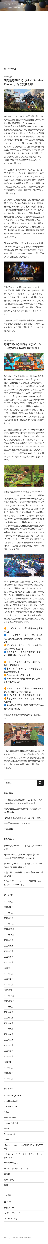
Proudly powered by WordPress (17, 1237)
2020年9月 (8, 1056)
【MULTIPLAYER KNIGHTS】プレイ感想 (22, 818)
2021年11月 (9, 995)
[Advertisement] (24, 36)
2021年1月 (8, 1051)
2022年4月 (8, 968)
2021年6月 (8, 1023)
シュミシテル (14, 4)
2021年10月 (9, 1001)
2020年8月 (8, 1062)
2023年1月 (8, 918)
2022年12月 (9, 923)
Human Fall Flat (11, 1123)
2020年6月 (8, 1073)
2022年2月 (8, 979)
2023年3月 (8, 907)
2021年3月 (8, 1040)
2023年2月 (8, 912)
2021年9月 (8, 1006)
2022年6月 (8, 957)
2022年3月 (8, 973)
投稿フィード (10, 1207)
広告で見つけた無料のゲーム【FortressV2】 (24, 872)
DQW (6, 1112)
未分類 (7, 1174)
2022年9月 (8, 940)
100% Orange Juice (12, 1095)
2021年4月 (8, 1034)
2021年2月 (8, 1045)
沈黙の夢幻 (9, 1179)
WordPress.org (10, 1218)
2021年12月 (9, 990)
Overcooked (9, 1134)
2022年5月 (8, 962)
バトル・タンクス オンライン (17, 1168)
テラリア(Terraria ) (12, 1163)
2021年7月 (8, 1018)
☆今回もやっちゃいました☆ (17, 823)
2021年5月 (8, 1029)
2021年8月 (8, 1012)
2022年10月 (9, 935)
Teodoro (16, 884)
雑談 (6, 1185)
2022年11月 (9, 929)
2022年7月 (8, 951)
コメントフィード (12, 1213)
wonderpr (37, 845)
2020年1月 (8, 1078)
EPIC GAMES (10, 1117)
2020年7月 (8, 1067)
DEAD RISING (10, 1106)
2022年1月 (8, 984)
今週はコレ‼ (9, 829)
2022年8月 (8, 946)
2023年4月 (8, 901)
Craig (9, 876)
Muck (6, 1128)
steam (6, 1139)
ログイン (8, 1202)
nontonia (28, 858)
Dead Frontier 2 (10, 1101)
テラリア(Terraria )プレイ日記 (17, 845)
